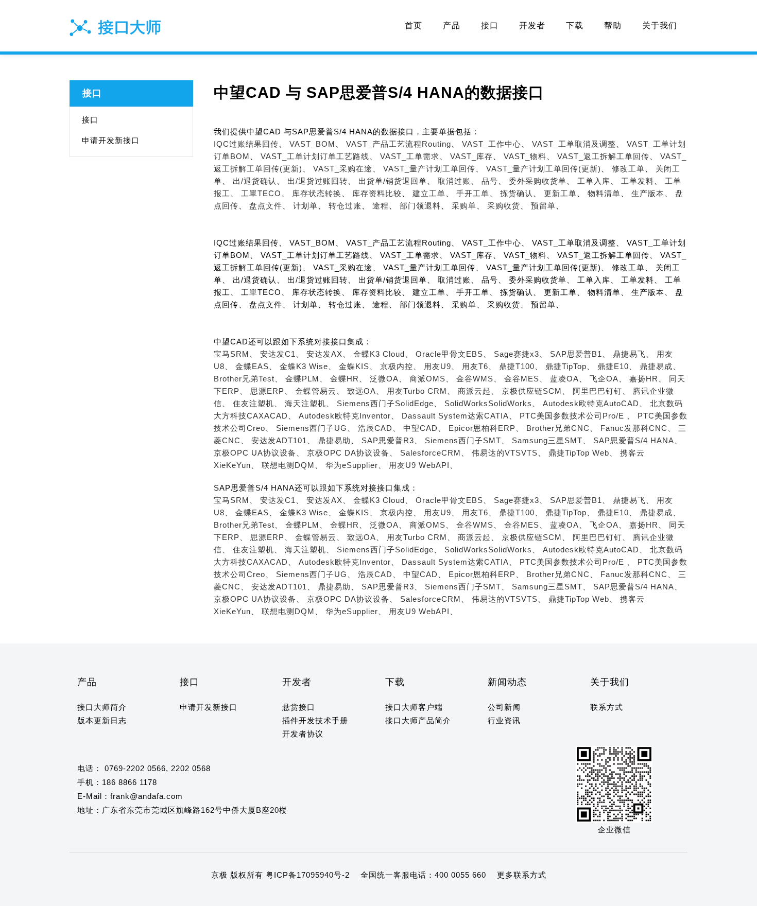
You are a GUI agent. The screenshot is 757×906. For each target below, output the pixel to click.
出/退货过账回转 (317, 181)
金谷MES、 (525, 378)
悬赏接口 (298, 707)
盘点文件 (265, 205)
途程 (380, 205)
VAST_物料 (525, 156)
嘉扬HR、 (647, 378)
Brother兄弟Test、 (248, 378)
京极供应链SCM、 (536, 391)
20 (235, 895)
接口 (489, 25)
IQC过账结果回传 (246, 144)
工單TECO (261, 193)
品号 (489, 181)
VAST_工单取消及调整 (574, 144)
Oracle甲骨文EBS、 (453, 354)
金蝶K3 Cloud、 (383, 354)
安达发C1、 (282, 354)
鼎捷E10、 (617, 366)
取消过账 (454, 181)
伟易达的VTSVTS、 (509, 452)
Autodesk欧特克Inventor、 (349, 415)
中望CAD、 (424, 428)
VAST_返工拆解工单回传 (603, 156)
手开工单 (472, 193)
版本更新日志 (102, 720)
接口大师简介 (102, 707)
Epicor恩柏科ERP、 (486, 428)
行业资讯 (504, 720)
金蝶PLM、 (306, 378)
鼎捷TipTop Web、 (582, 452)
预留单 (543, 205)
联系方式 (606, 707)
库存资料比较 (377, 193)
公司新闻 (504, 707)
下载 (574, 25)
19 (225, 895)
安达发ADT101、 (283, 440)
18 (215, 895)
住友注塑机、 (257, 403)
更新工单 (560, 193)
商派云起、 (478, 391)
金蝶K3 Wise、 (308, 366)
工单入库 (593, 181)
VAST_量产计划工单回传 (429, 168)
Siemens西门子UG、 (315, 428)
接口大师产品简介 (418, 720)
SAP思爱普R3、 (392, 440)
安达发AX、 (328, 354)
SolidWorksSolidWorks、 (492, 403)
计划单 (305, 205)
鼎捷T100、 (521, 366)
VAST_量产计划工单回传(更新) (543, 168)
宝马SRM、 (235, 354)
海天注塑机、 (309, 403)
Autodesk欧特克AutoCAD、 (595, 403)
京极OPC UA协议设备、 (259, 452)
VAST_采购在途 (342, 168)
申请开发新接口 (111, 140)
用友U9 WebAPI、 (423, 465)
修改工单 (628, 168)
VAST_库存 (471, 156)
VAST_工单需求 (409, 156)
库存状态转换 (316, 193)
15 (184, 895)
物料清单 (604, 193)
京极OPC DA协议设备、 (352, 452)
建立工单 (428, 193)
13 (163, 895)
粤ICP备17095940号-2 (308, 874)
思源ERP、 (271, 391)
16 (194, 895)
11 (143, 895)
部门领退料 (420, 205)
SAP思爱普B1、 (580, 354)
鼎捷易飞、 (633, 354)
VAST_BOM (312, 144)
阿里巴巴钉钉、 (601, 391)
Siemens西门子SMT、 (467, 440)
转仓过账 (345, 205)
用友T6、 (479, 366)
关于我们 (659, 25)
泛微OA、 (388, 378)
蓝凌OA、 (568, 378)
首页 (413, 25)
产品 (451, 25)
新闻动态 (507, 682)
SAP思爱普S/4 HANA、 (637, 440)
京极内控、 (400, 366)
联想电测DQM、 (292, 465)
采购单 (464, 205)
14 (174, 895)
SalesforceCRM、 (434, 452)
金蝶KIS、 (358, 366)
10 (133, 895)
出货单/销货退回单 (392, 181)
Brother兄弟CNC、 (562, 428)
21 (246, 895)
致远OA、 (365, 391)
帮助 (613, 25)
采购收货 (503, 205)
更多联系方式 (521, 874)
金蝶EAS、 (256, 366)
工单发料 (637, 181)
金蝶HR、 (348, 378)
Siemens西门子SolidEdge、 (389, 403)
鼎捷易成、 (660, 366)
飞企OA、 (608, 378)
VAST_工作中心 (491, 144)
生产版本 (647, 193)
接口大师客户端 (414, 707)
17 (205, 895)
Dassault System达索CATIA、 (459, 415)
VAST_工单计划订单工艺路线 (315, 156)
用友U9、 (441, 366)
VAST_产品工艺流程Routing (398, 144)
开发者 (532, 25)
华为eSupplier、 (355, 465)
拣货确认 (516, 193)
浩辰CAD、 (379, 428)
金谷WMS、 (479, 378)
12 (153, 895)
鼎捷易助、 (338, 440)
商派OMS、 (431, 378)
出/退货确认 (255, 181)
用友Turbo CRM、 (421, 391)
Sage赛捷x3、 (520, 354)
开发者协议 (302, 733)
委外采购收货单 (537, 181)
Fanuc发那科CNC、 (638, 428)
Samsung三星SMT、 (551, 440)
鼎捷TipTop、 (570, 366)
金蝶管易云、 (320, 391)
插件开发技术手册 (315, 720)
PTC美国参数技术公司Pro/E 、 (577, 415)
